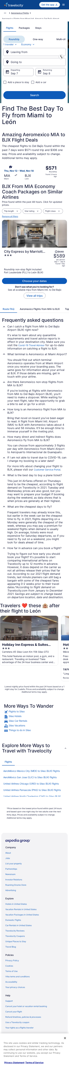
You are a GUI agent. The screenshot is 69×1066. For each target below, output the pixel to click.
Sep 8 (46, 73)
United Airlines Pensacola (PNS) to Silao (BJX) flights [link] (32, 790)
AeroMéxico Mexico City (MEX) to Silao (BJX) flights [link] (31, 770)
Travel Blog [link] (10, 946)
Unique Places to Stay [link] (15, 941)
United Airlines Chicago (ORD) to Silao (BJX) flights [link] (31, 783)
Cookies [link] (9, 966)
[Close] (65, 1038)
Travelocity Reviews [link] (14, 930)
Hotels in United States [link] (16, 904)
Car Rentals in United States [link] (18, 925)
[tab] (9, 28)
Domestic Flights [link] (13, 920)
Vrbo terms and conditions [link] (17, 976)
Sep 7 (14, 73)
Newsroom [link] (10, 874)
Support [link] (9, 1001)
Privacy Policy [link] (12, 960)
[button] (34, 748)
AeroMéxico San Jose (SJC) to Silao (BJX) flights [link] (30, 777)
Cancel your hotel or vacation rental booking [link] (26, 1006)
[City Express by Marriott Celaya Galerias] (34, 262)
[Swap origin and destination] (61, 56)
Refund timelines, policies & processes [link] (23, 1017)
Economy (26, 44)
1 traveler (8, 44)
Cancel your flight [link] (13, 1011)
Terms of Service (34, 1062)
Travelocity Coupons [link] (15, 936)
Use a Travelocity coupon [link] (17, 1022)
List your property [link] (13, 863)
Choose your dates (34, 281)
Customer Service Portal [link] (47, 469)
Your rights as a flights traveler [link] (19, 1027)
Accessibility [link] (11, 982)
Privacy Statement (14, 1062)
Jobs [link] (7, 858)
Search (34, 95)
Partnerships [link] (11, 869)
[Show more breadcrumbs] (5, 13)
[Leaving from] (34, 52)
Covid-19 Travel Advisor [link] (31, 345)
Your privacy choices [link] (15, 987)
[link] (34, 712)
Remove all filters (10, 216)
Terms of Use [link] (11, 971)
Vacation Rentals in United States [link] (21, 909)
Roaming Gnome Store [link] (15, 885)
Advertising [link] (10, 890)
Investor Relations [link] (13, 879)
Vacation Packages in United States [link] (22, 914)
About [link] (8, 853)
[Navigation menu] (63, 5)
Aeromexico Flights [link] (20, 13)
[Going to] (34, 62)
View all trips (34, 295)
